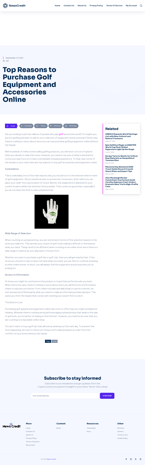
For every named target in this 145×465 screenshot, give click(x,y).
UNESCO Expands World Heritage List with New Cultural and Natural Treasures (121, 136)
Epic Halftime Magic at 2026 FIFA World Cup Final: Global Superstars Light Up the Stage (120, 147)
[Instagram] (131, 459)
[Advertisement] (72, 28)
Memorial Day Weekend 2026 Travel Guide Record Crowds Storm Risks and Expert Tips (119, 169)
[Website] (140, 459)
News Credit (51, 459)
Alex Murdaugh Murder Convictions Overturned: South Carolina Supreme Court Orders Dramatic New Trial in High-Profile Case (121, 182)
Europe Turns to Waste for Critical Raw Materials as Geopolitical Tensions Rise (121, 158)
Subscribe (107, 396)
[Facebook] (126, 459)
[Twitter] (136, 459)
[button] (141, 5)
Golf (55, 341)
